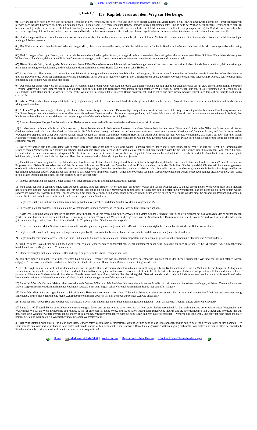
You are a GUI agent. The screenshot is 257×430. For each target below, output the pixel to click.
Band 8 (156, 2)
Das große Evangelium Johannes (132, 2)
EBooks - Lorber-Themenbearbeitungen (180, 338)
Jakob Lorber (104, 2)
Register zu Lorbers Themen (138, 338)
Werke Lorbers (110, 338)
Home (57, 338)
